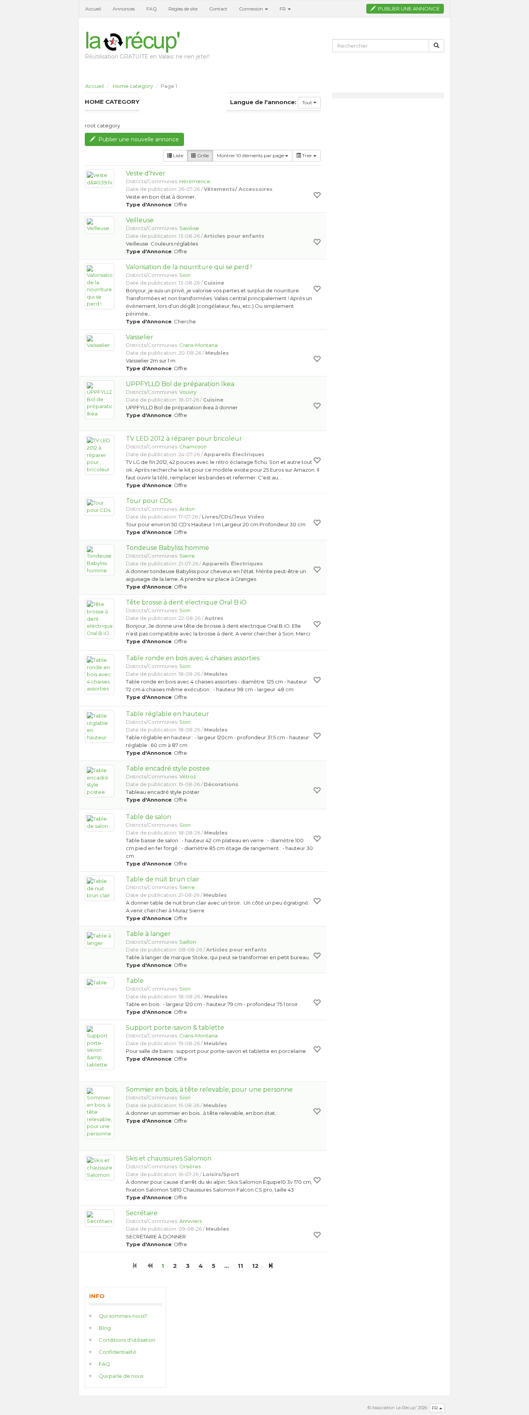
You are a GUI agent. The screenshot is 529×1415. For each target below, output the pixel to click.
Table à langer (148, 934)
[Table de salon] (99, 822)
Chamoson (193, 446)
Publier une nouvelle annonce (137, 139)
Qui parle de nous (121, 1376)
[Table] (99, 982)
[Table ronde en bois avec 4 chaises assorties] (99, 674)
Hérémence (194, 181)
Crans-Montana (198, 345)
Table (135, 980)
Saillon (187, 942)
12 (255, 1265)
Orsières (190, 1166)
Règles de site (183, 9)
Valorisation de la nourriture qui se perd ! (189, 267)
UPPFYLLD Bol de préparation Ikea (180, 384)
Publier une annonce (408, 8)
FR (435, 1408)
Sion (185, 275)
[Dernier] (270, 1265)
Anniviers (190, 1221)
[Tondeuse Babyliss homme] (99, 560)
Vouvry (187, 392)
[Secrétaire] (99, 1218)
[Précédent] (149, 1265)
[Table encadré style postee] (99, 781)
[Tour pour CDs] (99, 506)
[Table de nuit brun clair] (99, 888)
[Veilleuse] (99, 225)
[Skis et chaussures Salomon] (99, 1167)
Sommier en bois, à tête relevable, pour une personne (209, 1089)
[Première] (135, 1265)
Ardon (187, 509)
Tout (307, 102)
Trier (307, 155)
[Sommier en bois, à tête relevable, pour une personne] (99, 1112)
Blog (105, 1328)
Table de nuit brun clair (162, 879)
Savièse (189, 228)
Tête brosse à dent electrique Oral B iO (186, 602)
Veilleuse (140, 220)
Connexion (251, 9)
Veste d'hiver (145, 173)
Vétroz (187, 776)
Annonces (124, 9)
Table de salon (148, 817)
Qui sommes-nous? (123, 1316)
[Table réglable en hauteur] (99, 726)
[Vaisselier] (99, 342)
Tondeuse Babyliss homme (167, 547)
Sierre (187, 556)
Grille (202, 155)
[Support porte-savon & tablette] (99, 1047)
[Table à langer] (99, 939)
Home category (133, 86)
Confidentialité (117, 1352)
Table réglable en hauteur (167, 714)
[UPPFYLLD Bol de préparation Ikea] (99, 399)
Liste (177, 155)
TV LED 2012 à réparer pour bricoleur (184, 438)
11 (240, 1265)
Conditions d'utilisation (127, 1340)
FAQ (151, 9)
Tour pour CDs (149, 501)
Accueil (93, 9)
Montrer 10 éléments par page (251, 155)
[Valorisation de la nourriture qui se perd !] (99, 286)
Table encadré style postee (168, 768)
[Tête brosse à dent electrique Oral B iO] (99, 619)
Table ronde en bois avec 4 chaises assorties (192, 658)
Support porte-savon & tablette (175, 1027)
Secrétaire (142, 1213)
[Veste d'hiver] (99, 179)
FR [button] (283, 9)
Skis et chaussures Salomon (168, 1158)
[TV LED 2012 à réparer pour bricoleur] (99, 455)
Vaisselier (139, 337)
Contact (218, 9)
